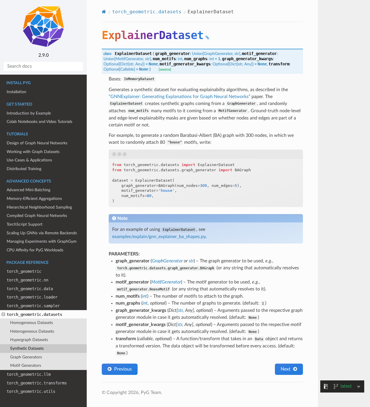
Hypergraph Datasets (29, 340)
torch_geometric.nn (27, 280)
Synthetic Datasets (27, 348)
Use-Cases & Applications (29, 160)
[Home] (104, 11)
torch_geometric (24, 271)
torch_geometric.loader (32, 297)
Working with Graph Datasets (33, 152)
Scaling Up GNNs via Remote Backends (42, 233)
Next (286, 369)
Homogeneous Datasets (31, 323)
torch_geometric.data (30, 288)
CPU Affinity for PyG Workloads (35, 250)
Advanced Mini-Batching (28, 190)
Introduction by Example (29, 113)
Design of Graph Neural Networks (37, 143)
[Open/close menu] (3, 314)
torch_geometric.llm (29, 374)
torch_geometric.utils (31, 391)
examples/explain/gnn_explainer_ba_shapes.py (159, 236)
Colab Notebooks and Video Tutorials (39, 121)
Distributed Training (24, 169)
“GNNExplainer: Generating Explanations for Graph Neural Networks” (179, 96)
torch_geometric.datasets (34, 314)
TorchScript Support (24, 224)
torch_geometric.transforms (37, 383)
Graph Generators (26, 357)
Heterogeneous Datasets (32, 331)
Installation (16, 92)
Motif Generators (25, 365)
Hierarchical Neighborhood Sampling (39, 207)
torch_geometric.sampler (33, 305)
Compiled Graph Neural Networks (37, 215)
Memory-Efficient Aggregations (34, 198)
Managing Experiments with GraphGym (42, 241)
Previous (122, 369)
